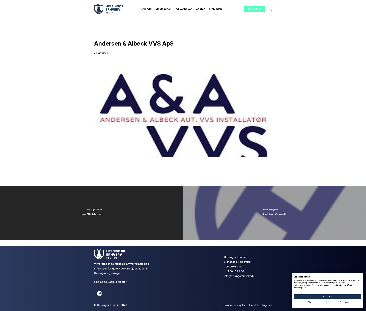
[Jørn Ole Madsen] (91, 213)
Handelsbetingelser (260, 305)
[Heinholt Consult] (274, 213)
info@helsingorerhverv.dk (239, 275)
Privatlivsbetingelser (234, 305)
